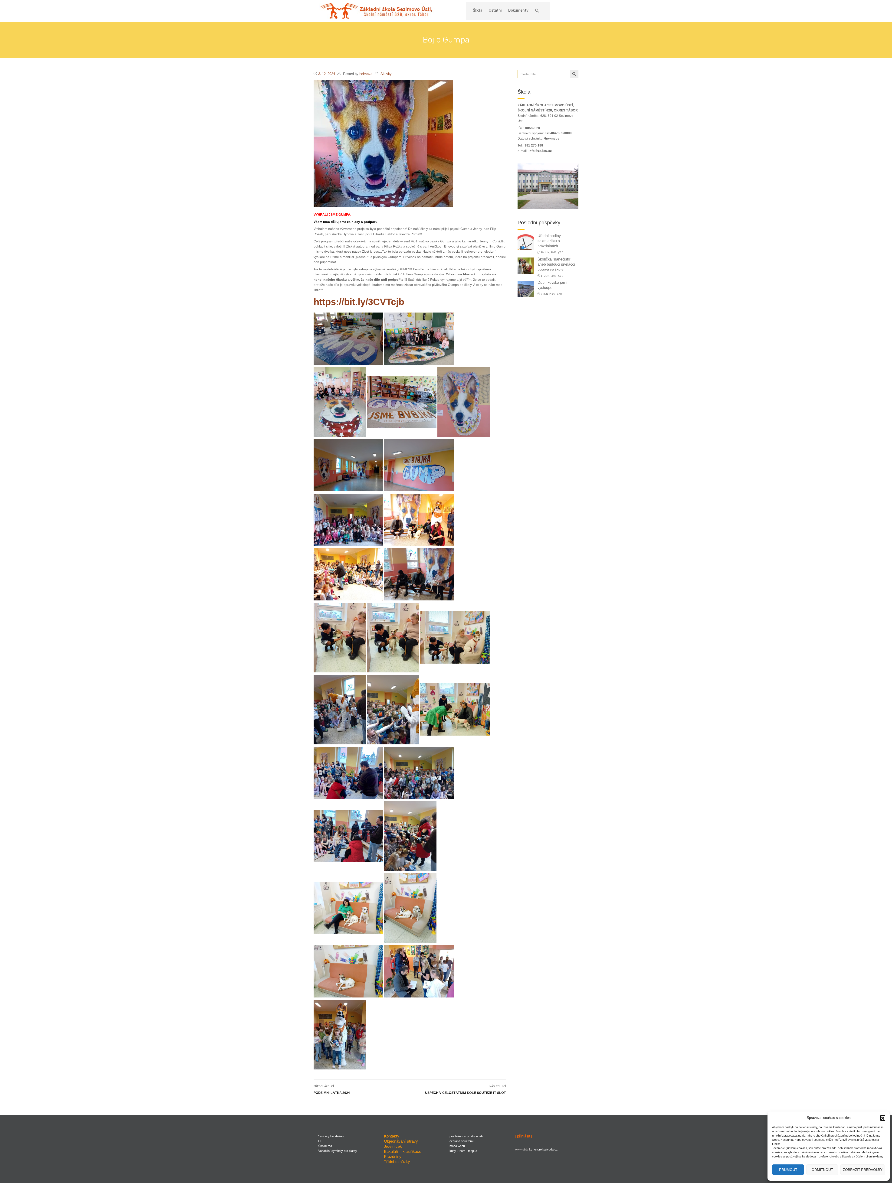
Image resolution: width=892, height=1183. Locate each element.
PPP (321, 1141)
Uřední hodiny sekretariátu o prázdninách (549, 241)
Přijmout (788, 1170)
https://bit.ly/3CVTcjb (359, 302)
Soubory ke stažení (331, 1136)
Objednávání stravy (401, 1141)
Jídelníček (393, 1146)
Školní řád (325, 1146)
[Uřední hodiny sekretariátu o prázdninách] (526, 241)
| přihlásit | (523, 1136)
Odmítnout (822, 1170)
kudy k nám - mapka (463, 1151)
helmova (365, 74)
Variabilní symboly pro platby (337, 1151)
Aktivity (386, 74)
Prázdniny (392, 1156)
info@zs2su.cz (540, 151)
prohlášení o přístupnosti (466, 1136)
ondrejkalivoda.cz (546, 1149)
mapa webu (457, 1146)
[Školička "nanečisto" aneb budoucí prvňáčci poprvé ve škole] (526, 265)
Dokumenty (518, 10)
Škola (477, 10)
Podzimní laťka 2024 (332, 1093)
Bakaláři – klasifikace (402, 1151)
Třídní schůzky (397, 1161)
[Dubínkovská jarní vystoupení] (526, 288)
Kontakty (391, 1136)
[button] (882, 1117)
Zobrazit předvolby (862, 1170)
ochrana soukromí (461, 1141)
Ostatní (495, 10)
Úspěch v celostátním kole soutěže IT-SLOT (465, 1093)
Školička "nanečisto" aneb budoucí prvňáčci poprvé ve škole (556, 264)
